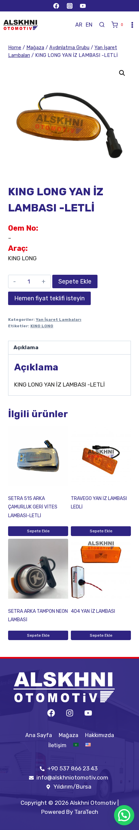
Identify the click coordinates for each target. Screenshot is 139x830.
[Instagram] (69, 5)
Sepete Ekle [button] (38, 531)
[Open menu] (132, 25)
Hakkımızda (99, 735)
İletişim (57, 745)
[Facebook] (56, 5)
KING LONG (41, 326)
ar (78, 25)
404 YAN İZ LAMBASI (93, 611)
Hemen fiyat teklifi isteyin (49, 298)
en (89, 25)
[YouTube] (82, 5)
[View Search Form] (102, 25)
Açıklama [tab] (25, 347)
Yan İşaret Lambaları (58, 319)
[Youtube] (88, 713)
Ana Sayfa (38, 735)
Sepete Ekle (74, 281)
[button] (122, 73)
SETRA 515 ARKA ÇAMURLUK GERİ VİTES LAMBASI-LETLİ (32, 507)
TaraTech (86, 811)
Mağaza (68, 735)
